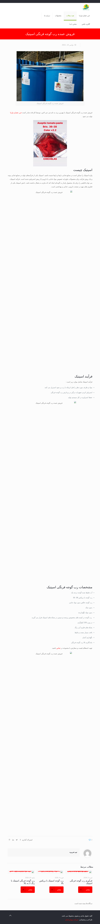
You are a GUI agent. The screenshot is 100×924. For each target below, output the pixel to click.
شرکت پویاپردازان (71, 920)
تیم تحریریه (73, 852)
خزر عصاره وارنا (16, 113)
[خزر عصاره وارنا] (86, 7)
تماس (58, 648)
